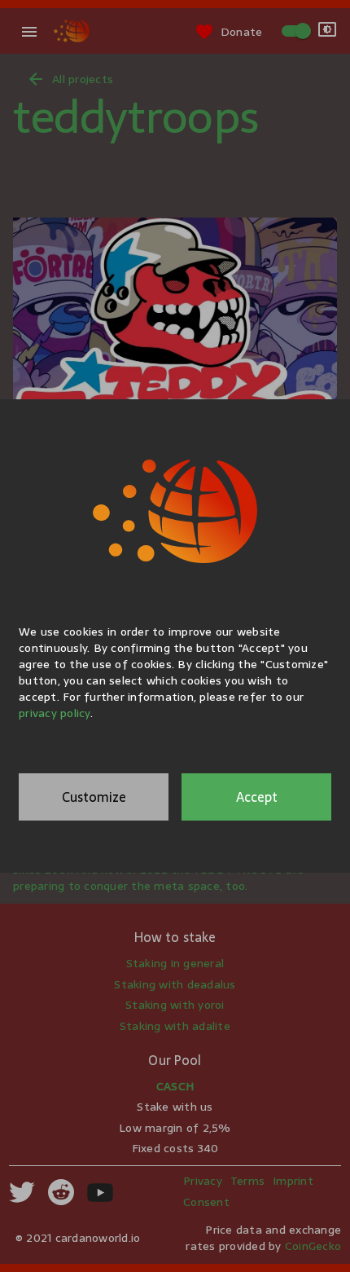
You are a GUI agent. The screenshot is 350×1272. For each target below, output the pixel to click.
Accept (257, 797)
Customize (94, 797)
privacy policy (54, 713)
